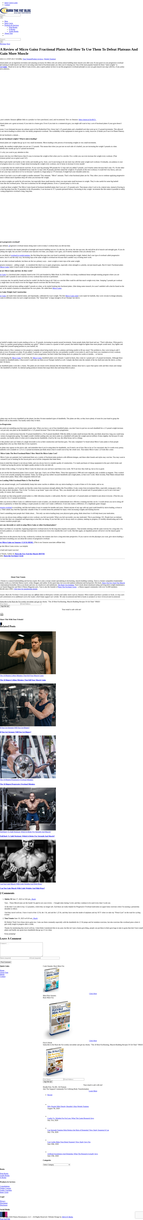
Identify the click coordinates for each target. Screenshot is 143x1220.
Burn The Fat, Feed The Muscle (113, 583)
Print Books (4, 1173)
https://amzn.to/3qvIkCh (87, 120)
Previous (3, 44)
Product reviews (37, 59)
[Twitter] (3, 1214)
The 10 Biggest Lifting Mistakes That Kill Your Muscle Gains (22, 676)
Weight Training (49, 59)
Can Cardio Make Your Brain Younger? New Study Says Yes (68, 1142)
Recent (49, 1095)
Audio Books (4, 1176)
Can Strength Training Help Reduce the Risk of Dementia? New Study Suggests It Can (78, 1130)
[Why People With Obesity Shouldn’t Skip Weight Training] (51, 1104)
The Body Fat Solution (66, 585)
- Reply (33, 899)
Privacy (2, 1201)
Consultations (5, 1186)
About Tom (4, 972)
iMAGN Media (67, 1217)
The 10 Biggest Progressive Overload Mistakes (16, 780)
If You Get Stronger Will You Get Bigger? (14, 728)
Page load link (5, 1219)
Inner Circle (4, 1192)
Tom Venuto (27, 59)
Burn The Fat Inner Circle (67, 587)
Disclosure (3, 1205)
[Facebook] (1, 1214)
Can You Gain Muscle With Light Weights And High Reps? (21, 884)
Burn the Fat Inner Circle (13, 556)
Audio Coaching (6, 1190)
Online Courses (5, 1188)
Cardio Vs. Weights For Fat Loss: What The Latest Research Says (70, 1118)
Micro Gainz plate (71, 296)
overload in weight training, (21, 255)
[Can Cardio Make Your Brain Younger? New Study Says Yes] (51, 1140)
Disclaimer (4, 1203)
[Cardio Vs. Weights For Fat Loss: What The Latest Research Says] (51, 1116)
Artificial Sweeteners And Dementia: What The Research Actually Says (72, 1154)
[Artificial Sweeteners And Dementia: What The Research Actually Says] (51, 1152)
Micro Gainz (4, 267)
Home (2, 970)
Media (2, 974)
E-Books (3, 1178)
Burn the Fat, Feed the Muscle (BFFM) (30, 554)
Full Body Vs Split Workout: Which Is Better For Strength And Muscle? (25, 832)
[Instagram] (6, 1214)
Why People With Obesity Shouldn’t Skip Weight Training (68, 1106)
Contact (2, 976)
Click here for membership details (25, 589)
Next (8, 44)
